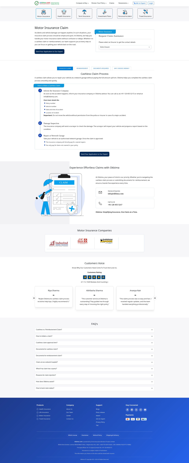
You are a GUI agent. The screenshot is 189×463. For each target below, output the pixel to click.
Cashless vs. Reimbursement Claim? (49, 329)
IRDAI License (72, 435)
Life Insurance (43, 412)
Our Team (69, 412)
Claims (111, 3)
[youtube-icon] (145, 410)
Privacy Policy (100, 422)
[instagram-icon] (140, 410)
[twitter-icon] (136, 410)
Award (98, 416)
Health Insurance (44, 409)
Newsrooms (123, 3)
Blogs (98, 409)
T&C (97, 425)
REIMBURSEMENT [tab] (82, 68)
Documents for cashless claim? (47, 349)
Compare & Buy (81, 3)
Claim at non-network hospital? (47, 362)
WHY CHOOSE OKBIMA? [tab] (121, 68)
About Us (69, 409)
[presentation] (34, 298)
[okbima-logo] (47, 3)
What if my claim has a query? (46, 368)
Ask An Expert (100, 419)
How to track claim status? (45, 388)
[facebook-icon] (127, 410)
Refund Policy (97, 435)
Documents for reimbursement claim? (49, 355)
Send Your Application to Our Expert (49, 51)
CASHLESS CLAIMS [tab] (65, 68)
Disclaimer (85, 435)
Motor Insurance (43, 416)
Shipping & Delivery (112, 435)
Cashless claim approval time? (46, 342)
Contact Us (69, 419)
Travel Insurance (43, 419)
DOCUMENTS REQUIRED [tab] (101, 68)
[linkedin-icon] (131, 410)
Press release (100, 412)
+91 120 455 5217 (115, 205)
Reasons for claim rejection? (46, 375)
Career (68, 416)
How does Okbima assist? (45, 381)
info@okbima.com (116, 194)
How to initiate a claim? (44, 336)
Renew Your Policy (98, 3)
